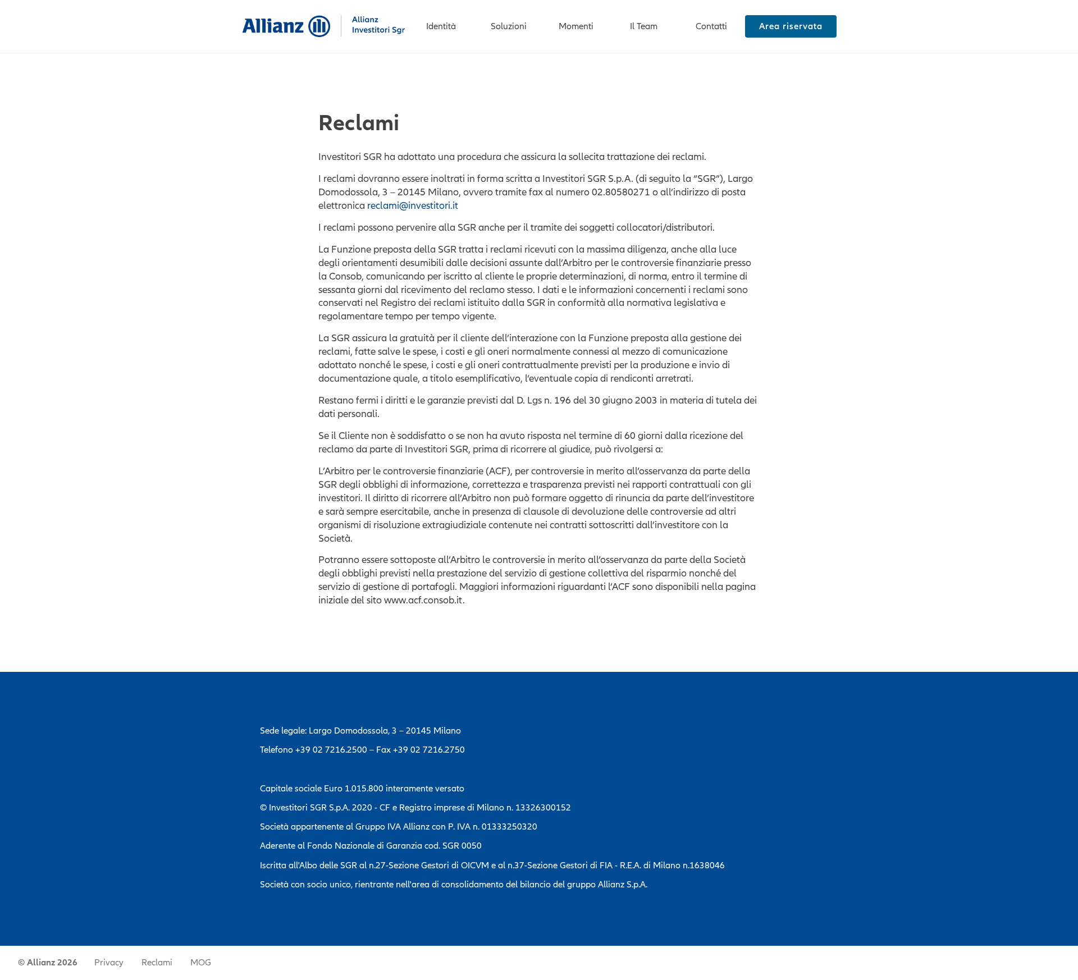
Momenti (576, 26)
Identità (441, 26)
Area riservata (791, 26)
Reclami (156, 962)
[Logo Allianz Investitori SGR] (324, 26)
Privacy (109, 962)
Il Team (643, 26)
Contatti (711, 26)
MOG (200, 962)
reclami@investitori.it (412, 205)
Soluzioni (509, 26)
